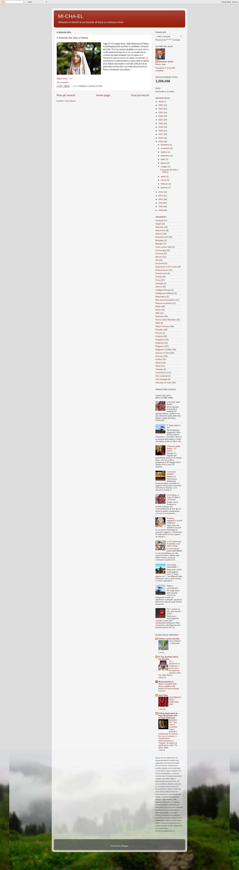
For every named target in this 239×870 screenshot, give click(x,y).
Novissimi (159, 316)
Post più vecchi (140, 95)
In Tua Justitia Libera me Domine (168, 658)
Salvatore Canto (165, 62)
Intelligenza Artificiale (164, 293)
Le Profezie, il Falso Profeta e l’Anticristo (173, 497)
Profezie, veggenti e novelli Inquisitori (174, 520)
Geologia (159, 283)
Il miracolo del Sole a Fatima (72, 37)
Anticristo (159, 227)
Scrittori (158, 359)
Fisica (158, 280)
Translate (176, 40)
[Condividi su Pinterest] (68, 86)
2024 (161, 109)
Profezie (159, 336)
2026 (161, 102)
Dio (156, 260)
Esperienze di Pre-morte (166, 267)
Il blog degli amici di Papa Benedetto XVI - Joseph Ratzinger (168, 715)
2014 (161, 192)
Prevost (158, 333)
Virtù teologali (161, 379)
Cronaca (159, 254)
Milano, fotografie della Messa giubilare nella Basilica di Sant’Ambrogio (168, 686)
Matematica (160, 297)
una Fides (163, 695)
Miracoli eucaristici (163, 303)
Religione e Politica (163, 350)
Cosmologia (160, 250)
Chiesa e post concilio (169, 639)
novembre (165, 148)
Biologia (158, 244)
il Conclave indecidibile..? (173, 566)
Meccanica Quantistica (165, 300)
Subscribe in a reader (164, 92)
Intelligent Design (163, 290)
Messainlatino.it (165, 682)
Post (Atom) (70, 101)
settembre (165, 156)
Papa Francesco (162, 326)
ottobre (164, 152)
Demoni (158, 257)
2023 (161, 113)
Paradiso (159, 330)
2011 (161, 203)
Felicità (158, 277)
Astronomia (160, 230)
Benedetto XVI (161, 237)
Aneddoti (159, 220)
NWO (157, 323)
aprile (163, 177)
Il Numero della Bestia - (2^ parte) (173, 448)
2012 (161, 199)
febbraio (164, 184)
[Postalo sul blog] (60, 86)
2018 (161, 131)
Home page (103, 95)
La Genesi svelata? (171, 473)
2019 (161, 127)
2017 (161, 134)
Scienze (158, 356)
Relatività (159, 343)
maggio (164, 167)
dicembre (165, 145)
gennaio (164, 187)
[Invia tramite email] (58, 86)
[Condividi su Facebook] (65, 86)
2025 (161, 105)
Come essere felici (163, 247)
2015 (161, 142)
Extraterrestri (161, 273)
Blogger (124, 846)
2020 (161, 123)
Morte (158, 310)
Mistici (158, 306)
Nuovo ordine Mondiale (165, 320)
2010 (161, 207)
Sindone (159, 363)
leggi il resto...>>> (64, 79)
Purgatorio (160, 340)
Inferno (158, 287)
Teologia (159, 369)
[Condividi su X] (63, 86)
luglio (163, 159)
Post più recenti (66, 95)
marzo (164, 180)
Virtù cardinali (161, 376)
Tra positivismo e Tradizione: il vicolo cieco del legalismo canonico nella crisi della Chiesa (169, 668)
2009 (161, 210)
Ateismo (159, 234)
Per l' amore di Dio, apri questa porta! (174, 611)
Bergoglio (159, 240)
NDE (157, 313)
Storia (158, 366)
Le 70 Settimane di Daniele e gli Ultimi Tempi (174, 544)
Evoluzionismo (161, 270)
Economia (159, 263)
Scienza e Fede (95, 86)
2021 (161, 120)
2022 (161, 116)
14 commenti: (63, 82)
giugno (164, 163)
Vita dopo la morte (163, 383)
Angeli (158, 224)
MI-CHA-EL (70, 16)
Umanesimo (160, 373)
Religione (83, 86)
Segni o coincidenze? (172, 587)
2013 (161, 196)
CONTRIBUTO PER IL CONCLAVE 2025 (175, 700)
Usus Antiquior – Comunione (175, 642)
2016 (161, 138)
